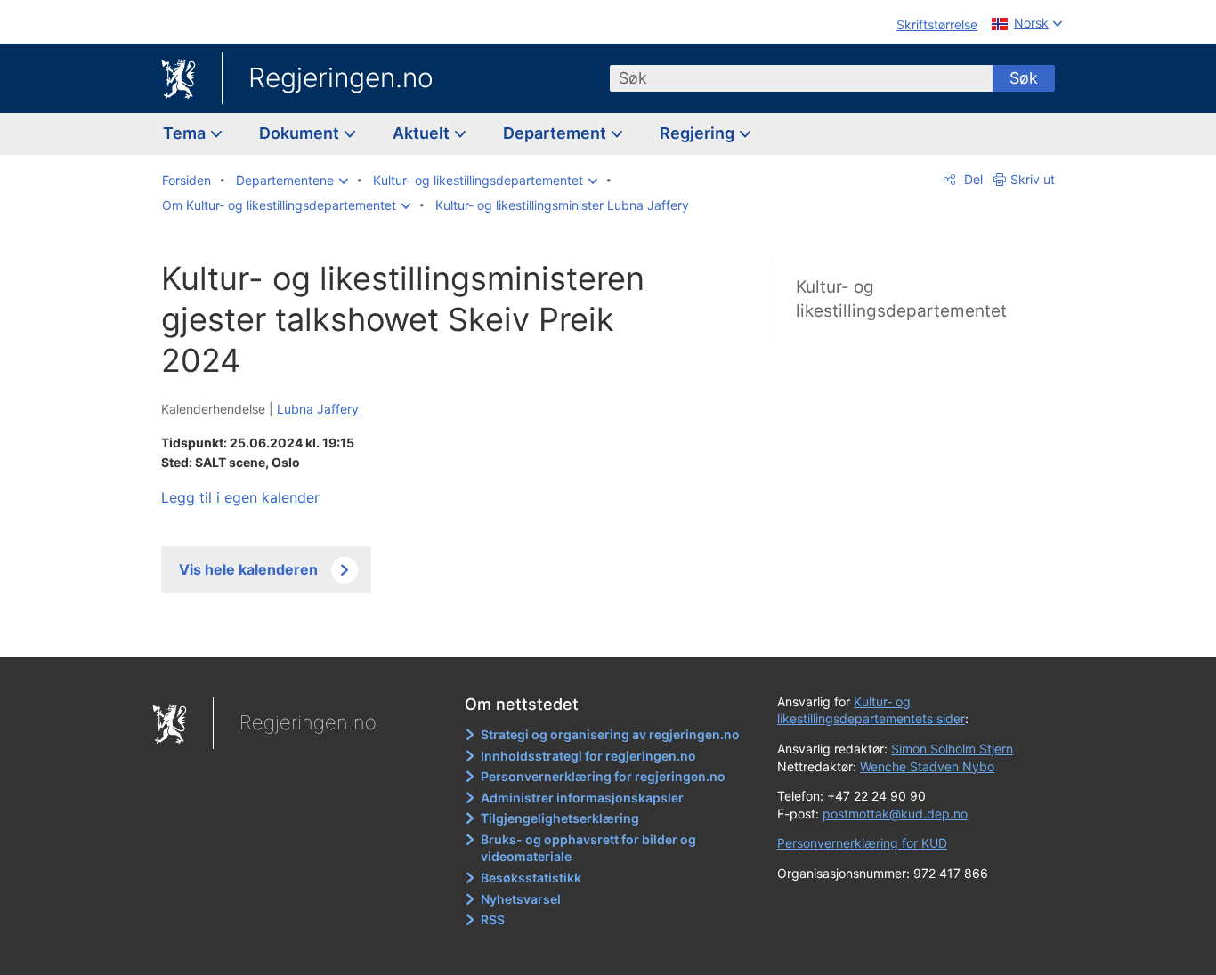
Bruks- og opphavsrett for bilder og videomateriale (588, 848)
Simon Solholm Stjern (952, 748)
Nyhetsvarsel (521, 899)
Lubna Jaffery (318, 408)
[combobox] (801, 78)
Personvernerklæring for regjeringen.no (603, 776)
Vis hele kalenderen (248, 569)
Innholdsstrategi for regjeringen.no (588, 755)
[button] (292, 180)
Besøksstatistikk (531, 877)
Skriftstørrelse (936, 24)
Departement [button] (556, 133)
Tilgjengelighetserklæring (560, 818)
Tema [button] (186, 133)
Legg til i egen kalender (240, 497)
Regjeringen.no (341, 77)
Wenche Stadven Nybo (927, 766)
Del (972, 179)
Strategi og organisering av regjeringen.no (610, 734)
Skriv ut (1032, 179)
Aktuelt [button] (423, 133)
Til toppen (420, 631)
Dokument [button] (301, 133)
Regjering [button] (699, 133)
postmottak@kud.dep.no (895, 813)
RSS (493, 919)
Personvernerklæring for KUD (862, 842)
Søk (1023, 77)
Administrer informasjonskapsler (582, 797)
